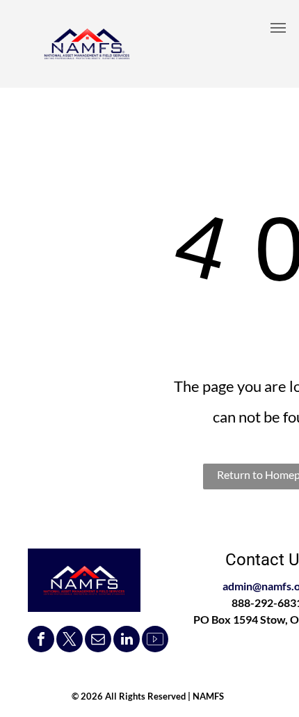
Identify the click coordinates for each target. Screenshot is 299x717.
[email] (98, 641)
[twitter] (69, 641)
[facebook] (41, 641)
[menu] (278, 28)
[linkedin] (126, 641)
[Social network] (155, 641)
